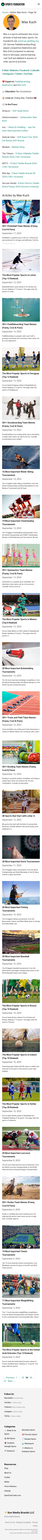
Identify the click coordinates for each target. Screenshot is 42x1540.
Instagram (8, 74)
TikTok (6, 1416)
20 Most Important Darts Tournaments (21, 861)
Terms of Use (10, 1522)
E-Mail (5, 70)
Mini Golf (21, 85)
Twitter (18, 74)
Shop (6, 1468)
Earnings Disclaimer (23, 1522)
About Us (7, 1473)
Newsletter (8, 1398)
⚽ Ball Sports (9, 1438)
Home (5, 12)
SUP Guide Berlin (21, 111)
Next (11, 1381)
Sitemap (7, 1491)
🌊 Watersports (28, 1443)
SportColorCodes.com (12, 1495)
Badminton (7, 85)
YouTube (28, 74)
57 (5, 1381)
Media (6, 1482)
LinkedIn (35, 70)
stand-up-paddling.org (28, 41)
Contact (7, 1477)
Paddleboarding (22, 81)
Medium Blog (18, 147)
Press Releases (10, 1486)
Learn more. (34, 1533)
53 (23, 1377)
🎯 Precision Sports (29, 1434)
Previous (8, 1377)
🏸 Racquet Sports (29, 1439)
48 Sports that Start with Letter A (18, 816)
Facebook (24, 70)
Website (14, 70)
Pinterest (7, 1407)
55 (31, 1377)
